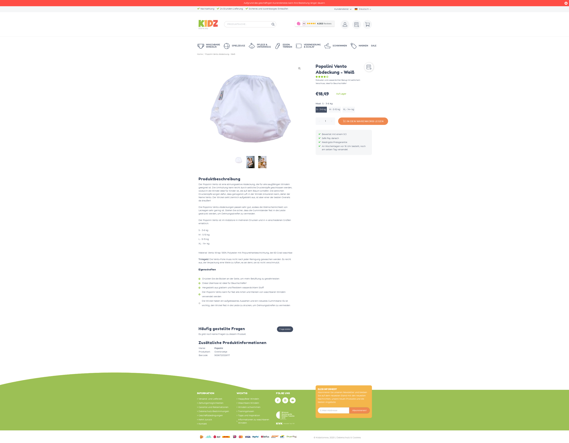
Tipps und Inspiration (249, 416)
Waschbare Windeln (248, 403)
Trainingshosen (246, 411)
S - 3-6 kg (321, 109)
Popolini (218, 348)
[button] (322, 77)
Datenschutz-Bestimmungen (214, 411)
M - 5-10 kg (334, 109)
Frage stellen (285, 329)
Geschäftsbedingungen (211, 416)
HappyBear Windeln (248, 399)
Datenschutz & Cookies (349, 438)
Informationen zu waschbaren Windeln (253, 421)
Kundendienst (341, 9)
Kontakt (203, 424)
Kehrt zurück (205, 420)
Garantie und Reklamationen (213, 407)
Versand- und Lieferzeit (210, 399)
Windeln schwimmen (249, 407)
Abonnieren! (359, 411)
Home (200, 54)
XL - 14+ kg (348, 109)
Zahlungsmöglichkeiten (211, 403)
